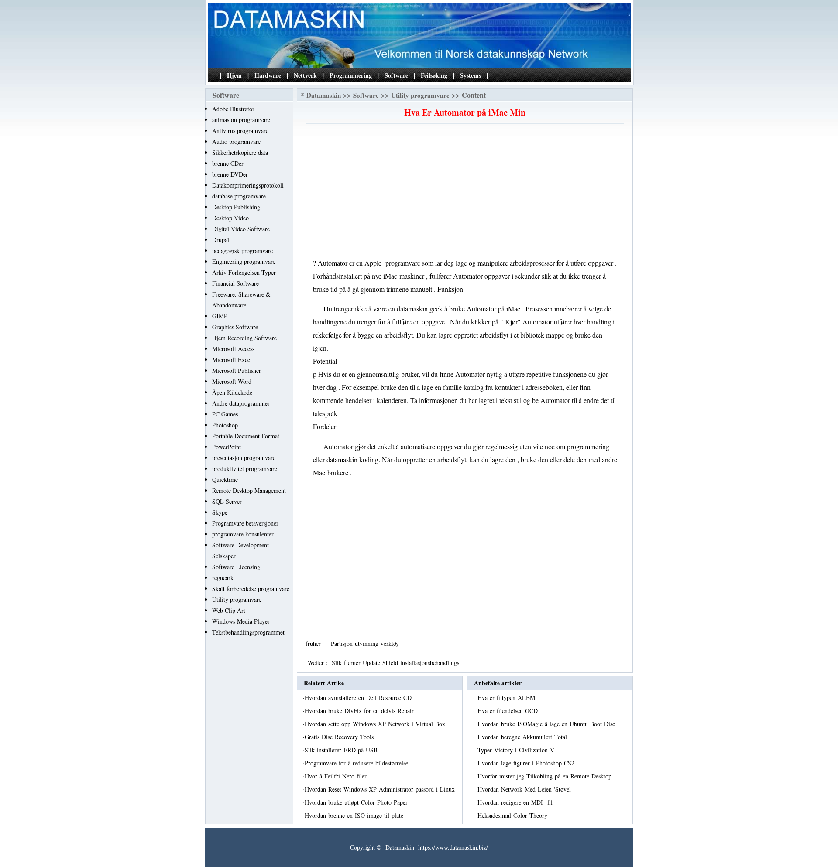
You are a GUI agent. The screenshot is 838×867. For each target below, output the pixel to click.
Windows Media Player (241, 621)
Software (396, 75)
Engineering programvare (243, 261)
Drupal (220, 240)
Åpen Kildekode (232, 392)
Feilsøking (434, 75)
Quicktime (225, 479)
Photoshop (225, 425)
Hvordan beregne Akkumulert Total (523, 737)
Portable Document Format (245, 436)
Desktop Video (230, 218)
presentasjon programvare (243, 458)
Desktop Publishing (236, 207)
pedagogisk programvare (242, 250)
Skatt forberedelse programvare (250, 588)
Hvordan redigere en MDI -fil (516, 802)
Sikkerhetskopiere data (240, 152)
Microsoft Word (231, 381)
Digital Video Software (241, 229)
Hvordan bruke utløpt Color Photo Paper (357, 802)
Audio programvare (236, 141)
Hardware (267, 75)
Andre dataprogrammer (241, 403)
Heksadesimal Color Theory (513, 815)
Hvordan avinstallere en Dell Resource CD (359, 697)
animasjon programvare (241, 120)
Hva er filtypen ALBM (507, 697)
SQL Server (227, 501)
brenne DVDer (230, 174)
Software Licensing (236, 567)
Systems (470, 75)
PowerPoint (226, 447)
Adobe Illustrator (233, 109)
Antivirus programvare (240, 130)
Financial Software (235, 283)
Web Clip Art (228, 610)
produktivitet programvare (244, 468)
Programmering (351, 75)
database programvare (239, 196)
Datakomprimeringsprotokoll (248, 185)
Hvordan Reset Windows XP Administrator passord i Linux (381, 789)
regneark (223, 577)
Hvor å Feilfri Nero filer (337, 776)
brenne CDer (228, 163)
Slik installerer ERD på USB (342, 750)
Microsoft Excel (232, 359)
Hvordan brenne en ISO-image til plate (355, 815)
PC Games (225, 414)
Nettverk (305, 75)
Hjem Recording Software (244, 338)
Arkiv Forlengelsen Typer (244, 272)
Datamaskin (323, 95)
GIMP (219, 316)
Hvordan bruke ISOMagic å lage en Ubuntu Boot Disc (547, 724)
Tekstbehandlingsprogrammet (248, 632)
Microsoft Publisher (236, 370)
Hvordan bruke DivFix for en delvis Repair (360, 711)
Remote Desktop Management (249, 490)
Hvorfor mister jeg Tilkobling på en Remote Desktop (545, 776)
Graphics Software (235, 327)
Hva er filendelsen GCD (508, 711)
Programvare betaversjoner (245, 523)
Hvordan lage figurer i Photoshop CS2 (527, 763)
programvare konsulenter (243, 534)
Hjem (234, 75)
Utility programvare (236, 599)
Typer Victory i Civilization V (516, 750)
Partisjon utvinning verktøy (366, 643)
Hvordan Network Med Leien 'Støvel (525, 789)
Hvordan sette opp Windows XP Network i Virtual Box (376, 724)
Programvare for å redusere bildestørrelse (357, 763)
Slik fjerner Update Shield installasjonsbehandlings (396, 663)
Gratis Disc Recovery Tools (340, 737)
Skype (219, 512)
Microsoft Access (233, 349)
